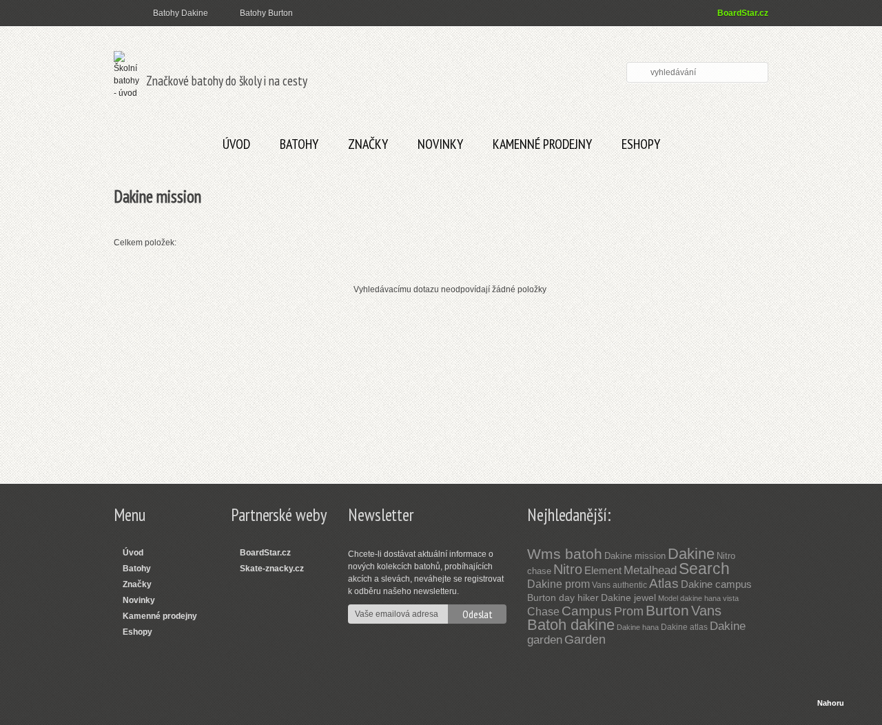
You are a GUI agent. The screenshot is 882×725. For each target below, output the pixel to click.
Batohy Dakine (180, 13)
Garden (585, 639)
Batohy (299, 144)
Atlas (664, 583)
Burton (667, 610)
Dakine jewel (628, 597)
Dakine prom (558, 584)
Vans (706, 610)
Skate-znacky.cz (272, 568)
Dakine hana (638, 627)
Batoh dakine (571, 624)
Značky (368, 144)
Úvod (236, 144)
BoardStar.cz (742, 13)
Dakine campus (716, 584)
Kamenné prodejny (542, 144)
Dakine (691, 553)
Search (704, 569)
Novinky (440, 144)
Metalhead (650, 570)
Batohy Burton (266, 13)
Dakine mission (635, 556)
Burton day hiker (563, 597)
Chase (543, 611)
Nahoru (830, 703)
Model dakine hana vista (698, 598)
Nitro (567, 569)
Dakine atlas (684, 627)
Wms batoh (564, 554)
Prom (629, 611)
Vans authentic (619, 585)
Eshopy (641, 144)
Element (603, 570)
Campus (587, 611)
